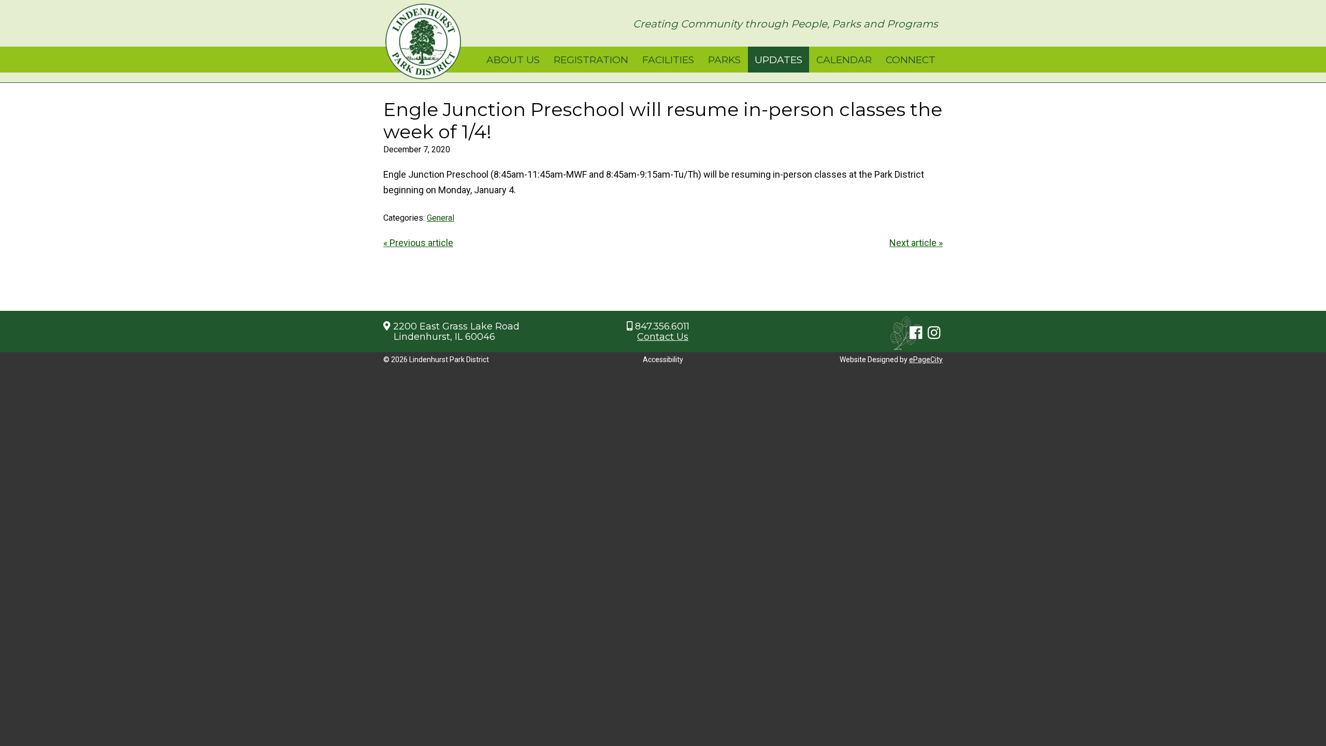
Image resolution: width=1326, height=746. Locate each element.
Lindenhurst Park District (423, 41)
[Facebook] (916, 333)
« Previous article (418, 242)
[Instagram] (934, 333)
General (440, 218)
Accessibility (663, 359)
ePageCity (926, 359)
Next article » (916, 242)
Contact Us (662, 336)
